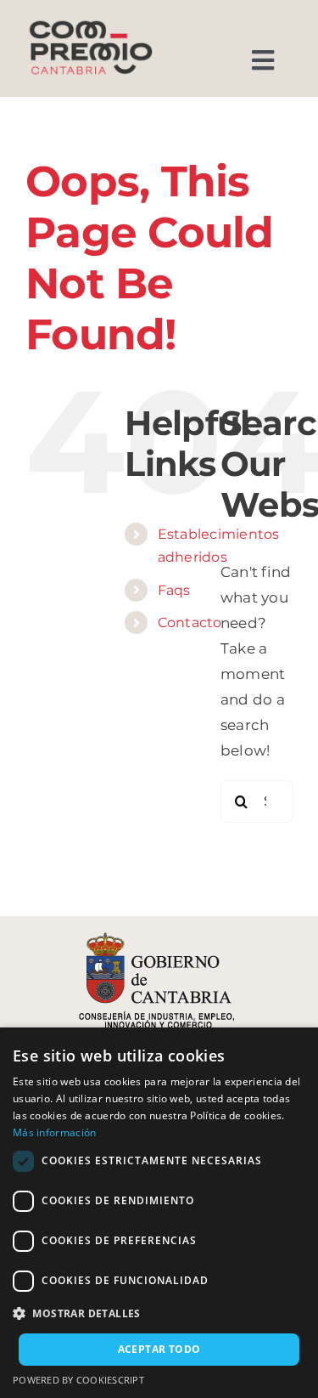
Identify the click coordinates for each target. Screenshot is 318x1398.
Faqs (174, 590)
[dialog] (159, 1212)
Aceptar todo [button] (159, 1349)
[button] (159, 1314)
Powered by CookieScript (78, 1379)
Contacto (190, 622)
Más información (55, 1132)
